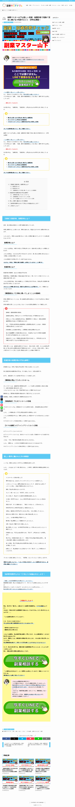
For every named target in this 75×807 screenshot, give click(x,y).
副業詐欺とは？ (16, 186)
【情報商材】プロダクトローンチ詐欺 (21, 196)
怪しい (20, 731)
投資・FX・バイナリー (59, 37)
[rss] (70, 1)
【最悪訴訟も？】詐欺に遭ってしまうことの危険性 (24, 190)
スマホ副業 (29, 731)
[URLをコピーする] (46, 738)
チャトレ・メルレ (58, 25)
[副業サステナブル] (12, 5)
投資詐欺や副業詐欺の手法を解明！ (19, 192)
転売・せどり (57, 28)
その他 (55, 31)
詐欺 (13, 731)
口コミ (24, 731)
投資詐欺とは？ (16, 188)
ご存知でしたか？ (14, 205)
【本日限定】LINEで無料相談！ (37, 802)
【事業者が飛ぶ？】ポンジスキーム (21, 194)
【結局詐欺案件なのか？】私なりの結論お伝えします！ (24, 203)
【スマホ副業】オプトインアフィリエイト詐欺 (23, 198)
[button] (6, 738)
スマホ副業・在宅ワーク (8, 22)
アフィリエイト (57, 40)
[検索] (72, 1)
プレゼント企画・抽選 (59, 22)
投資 (16, 731)
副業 (41, 731)
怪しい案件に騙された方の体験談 (19, 201)
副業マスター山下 (35, 731)
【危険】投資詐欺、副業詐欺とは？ (19, 184)
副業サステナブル (7, 731)
